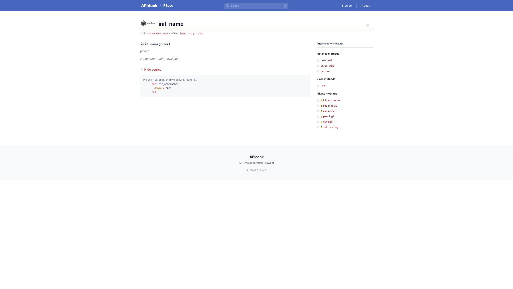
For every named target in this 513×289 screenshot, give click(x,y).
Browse (347, 5)
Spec (183, 33)
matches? (326, 60)
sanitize (327, 121)
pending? (328, 116)
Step (199, 33)
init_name (329, 111)
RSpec (168, 5)
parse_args (327, 65)
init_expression (332, 100)
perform (325, 71)
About (366, 5)
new (323, 85)
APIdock (149, 5)
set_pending (330, 127)
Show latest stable (160, 33)
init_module (330, 105)
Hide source (153, 69)
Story (191, 33)
